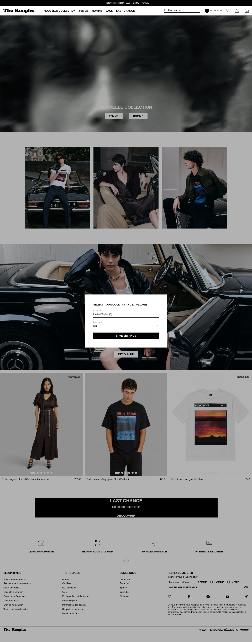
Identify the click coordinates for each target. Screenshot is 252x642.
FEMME (134, 3)
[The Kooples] (19, 11)
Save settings (126, 335)
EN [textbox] (95, 325)
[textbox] (126, 314)
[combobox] (126, 315)
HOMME (143, 3)
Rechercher (174, 10)
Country (102, 312)
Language (98, 324)
